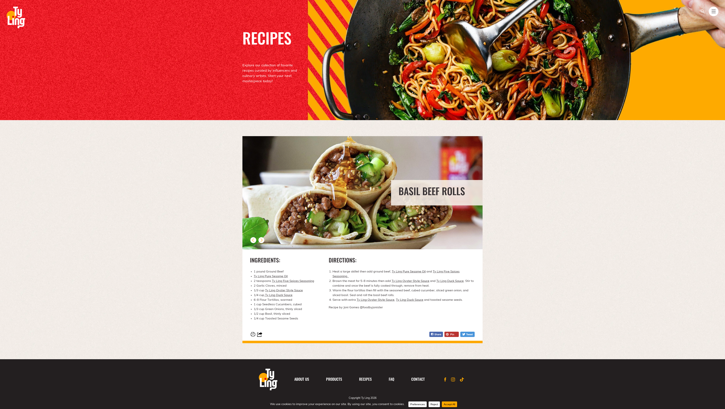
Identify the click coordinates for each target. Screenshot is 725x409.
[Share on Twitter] (467, 334)
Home (268, 379)
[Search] (703, 11)
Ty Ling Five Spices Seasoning (293, 281)
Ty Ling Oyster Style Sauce (284, 290)
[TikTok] (462, 379)
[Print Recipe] (253, 334)
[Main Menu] (713, 11)
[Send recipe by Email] (259, 334)
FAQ (391, 380)
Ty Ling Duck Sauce (278, 295)
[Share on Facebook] (436, 334)
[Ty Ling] (16, 17)
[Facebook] (445, 379)
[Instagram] (453, 379)
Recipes (365, 380)
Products (334, 380)
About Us (301, 380)
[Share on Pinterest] (451, 334)
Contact (418, 380)
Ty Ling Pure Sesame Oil (271, 276)
